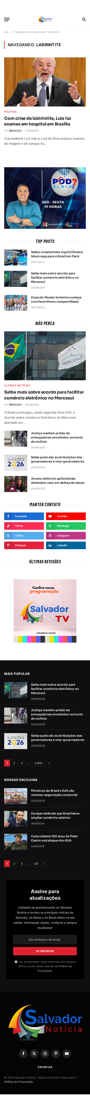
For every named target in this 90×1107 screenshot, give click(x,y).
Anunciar (45, 1067)
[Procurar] (83, 19)
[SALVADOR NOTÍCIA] (45, 19)
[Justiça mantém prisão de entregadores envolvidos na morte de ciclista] (15, 439)
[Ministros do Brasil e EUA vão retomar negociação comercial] (15, 796)
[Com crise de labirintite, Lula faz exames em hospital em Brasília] (45, 81)
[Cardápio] (7, 19)
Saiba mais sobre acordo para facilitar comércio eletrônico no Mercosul (55, 277)
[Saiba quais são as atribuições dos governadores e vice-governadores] (15, 463)
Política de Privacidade (18, 1081)
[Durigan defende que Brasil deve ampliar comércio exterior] (15, 819)
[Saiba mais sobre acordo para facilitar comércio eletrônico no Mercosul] (15, 279)
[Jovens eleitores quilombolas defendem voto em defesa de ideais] (15, 484)
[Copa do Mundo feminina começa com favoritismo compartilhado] (15, 303)
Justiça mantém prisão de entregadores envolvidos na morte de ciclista (57, 437)
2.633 (38, 763)
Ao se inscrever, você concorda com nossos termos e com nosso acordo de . (47, 966)
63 (36, 863)
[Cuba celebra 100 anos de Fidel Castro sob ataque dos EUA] (15, 842)
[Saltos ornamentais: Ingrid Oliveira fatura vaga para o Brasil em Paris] (15, 257)
